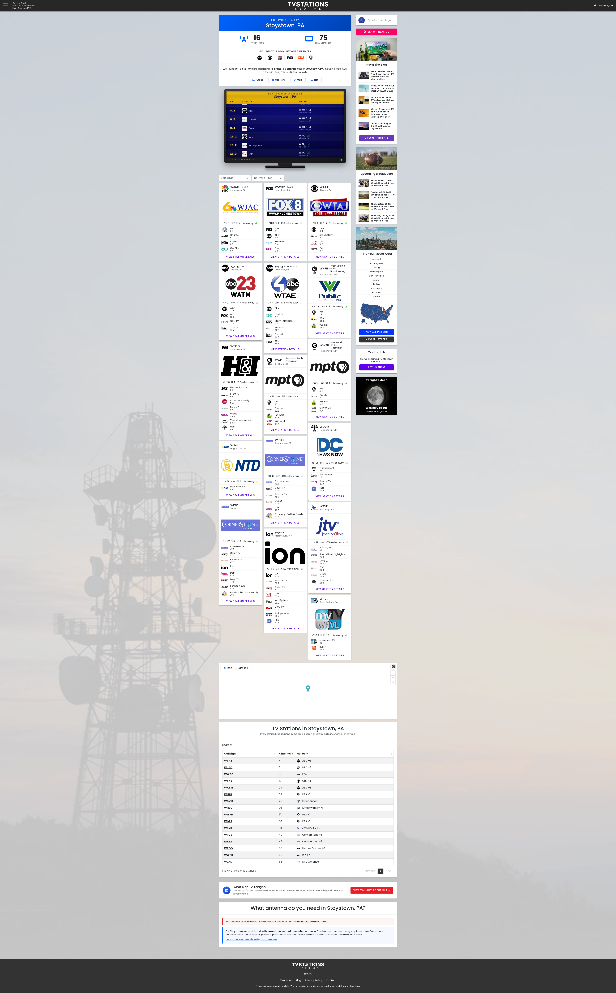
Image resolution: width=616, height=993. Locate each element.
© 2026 (308, 974)
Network (302, 753)
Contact (331, 980)
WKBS (228, 841)
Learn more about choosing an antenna (251, 939)
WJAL (228, 862)
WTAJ (228, 781)
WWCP (228, 774)
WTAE (228, 761)
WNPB (228, 794)
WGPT (228, 821)
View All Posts (375, 138)
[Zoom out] (393, 677)
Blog (298, 980)
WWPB (228, 814)
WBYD (228, 828)
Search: (227, 745)
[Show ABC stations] (259, 58)
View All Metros (376, 332)
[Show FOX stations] (290, 58)
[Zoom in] (393, 673)
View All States (376, 339)
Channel (285, 753)
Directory (286, 980)
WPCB (228, 835)
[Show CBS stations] (269, 58)
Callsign (230, 753)
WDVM (228, 801)
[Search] (361, 20)
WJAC (228, 767)
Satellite (243, 668)
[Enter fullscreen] (393, 667)
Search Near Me (378, 31)
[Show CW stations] (300, 58)
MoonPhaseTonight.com (376, 411)
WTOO (228, 848)
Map (229, 668)
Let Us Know (376, 367)
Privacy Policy (313, 980)
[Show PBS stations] (310, 58)
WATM (228, 787)
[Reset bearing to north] (393, 682)
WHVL (228, 808)
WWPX (228, 855)
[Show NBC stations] (280, 58)
